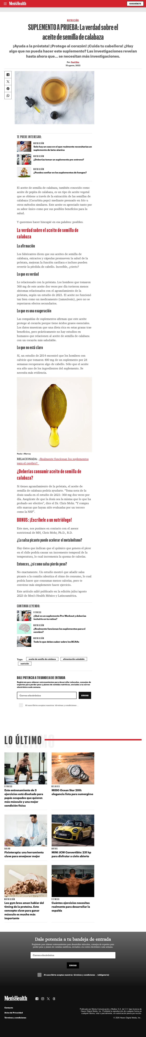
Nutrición (73, 20)
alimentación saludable (74, 659)
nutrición (25, 664)
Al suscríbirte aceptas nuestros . (58, 705)
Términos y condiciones (15, 1018)
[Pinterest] (8, 88)
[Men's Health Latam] (17, 4)
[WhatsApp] (8, 95)
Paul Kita (75, 62)
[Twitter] (8, 81)
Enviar (85, 695)
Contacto (8, 1008)
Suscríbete (135, 4)
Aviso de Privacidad (13, 1013)
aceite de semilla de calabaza (42, 659)
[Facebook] (8, 74)
